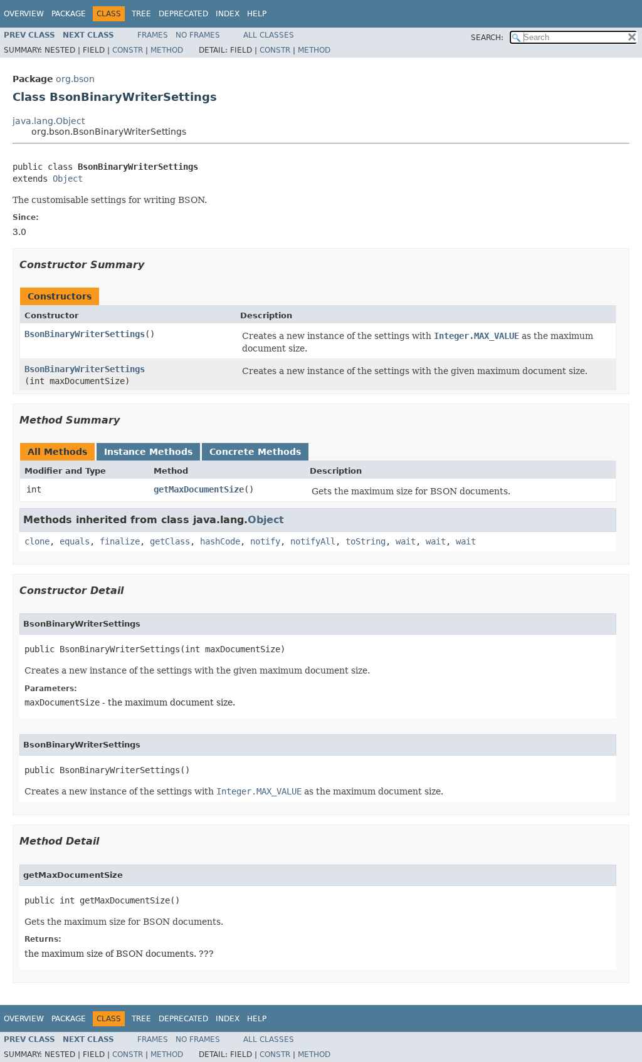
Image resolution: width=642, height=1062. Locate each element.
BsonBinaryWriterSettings (84, 334)
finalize (120, 541)
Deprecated (183, 13)
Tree (141, 13)
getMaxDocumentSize (199, 489)
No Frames (198, 35)
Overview (24, 13)
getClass (170, 541)
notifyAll (312, 541)
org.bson (75, 79)
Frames (152, 35)
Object (68, 179)
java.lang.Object (49, 121)
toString (365, 541)
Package (68, 13)
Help (256, 13)
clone (37, 541)
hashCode (220, 541)
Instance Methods (148, 452)
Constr (127, 50)
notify (265, 541)
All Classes (268, 35)
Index (227, 13)
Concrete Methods (255, 452)
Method (166, 50)
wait (406, 541)
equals (75, 541)
